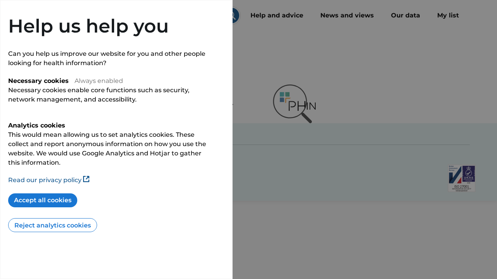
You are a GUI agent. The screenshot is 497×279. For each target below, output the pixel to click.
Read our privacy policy (45, 180)
